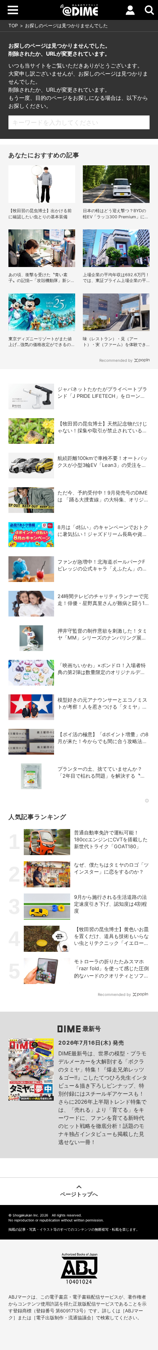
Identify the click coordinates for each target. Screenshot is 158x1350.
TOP (13, 25)
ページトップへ (79, 1194)
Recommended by (116, 360)
